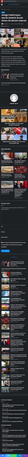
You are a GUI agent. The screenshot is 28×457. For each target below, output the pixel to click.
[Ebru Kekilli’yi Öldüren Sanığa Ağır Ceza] (21, 156)
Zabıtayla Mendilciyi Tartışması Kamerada (13, 1)
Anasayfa (4, 9)
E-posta (3, 231)
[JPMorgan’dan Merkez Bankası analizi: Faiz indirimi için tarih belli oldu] (5, 293)
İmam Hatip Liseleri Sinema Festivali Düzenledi (13, 83)
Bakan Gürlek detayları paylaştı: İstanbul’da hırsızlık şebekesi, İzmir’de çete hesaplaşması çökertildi (21, 193)
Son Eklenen (14, 257)
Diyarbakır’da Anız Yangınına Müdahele (6, 175)
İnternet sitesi (4, 237)
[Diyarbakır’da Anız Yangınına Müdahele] (7, 169)
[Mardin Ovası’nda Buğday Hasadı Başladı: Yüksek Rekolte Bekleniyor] (5, 313)
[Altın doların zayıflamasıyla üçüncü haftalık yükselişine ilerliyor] (5, 363)
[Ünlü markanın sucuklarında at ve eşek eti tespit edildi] (21, 169)
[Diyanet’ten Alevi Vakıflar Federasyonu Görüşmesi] (5, 350)
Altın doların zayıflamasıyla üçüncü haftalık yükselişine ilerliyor (17, 363)
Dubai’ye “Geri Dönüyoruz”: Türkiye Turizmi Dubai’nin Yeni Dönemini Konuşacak (18, 306)
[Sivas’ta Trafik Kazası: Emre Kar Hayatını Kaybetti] (5, 377)
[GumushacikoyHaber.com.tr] (14, 4)
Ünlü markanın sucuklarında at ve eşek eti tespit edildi (20, 176)
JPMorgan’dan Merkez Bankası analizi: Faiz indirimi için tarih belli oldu (17, 293)
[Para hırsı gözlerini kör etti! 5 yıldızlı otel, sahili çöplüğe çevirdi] (7, 184)
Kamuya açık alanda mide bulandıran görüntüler (17, 388)
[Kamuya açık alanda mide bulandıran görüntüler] (5, 389)
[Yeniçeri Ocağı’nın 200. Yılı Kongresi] (5, 370)
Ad (2, 226)
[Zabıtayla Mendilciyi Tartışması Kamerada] (7, 156)
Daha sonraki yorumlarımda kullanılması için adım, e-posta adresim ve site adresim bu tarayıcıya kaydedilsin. (13, 244)
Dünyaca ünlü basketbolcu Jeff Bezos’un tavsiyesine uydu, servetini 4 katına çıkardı (17, 327)
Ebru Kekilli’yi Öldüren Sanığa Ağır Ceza (20, 161)
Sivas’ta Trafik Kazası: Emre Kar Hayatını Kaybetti (17, 375)
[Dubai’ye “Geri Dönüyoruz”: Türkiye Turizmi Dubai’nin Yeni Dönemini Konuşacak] (5, 306)
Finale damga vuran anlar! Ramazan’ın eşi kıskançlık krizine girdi (17, 76)
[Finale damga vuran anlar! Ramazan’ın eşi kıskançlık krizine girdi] (5, 76)
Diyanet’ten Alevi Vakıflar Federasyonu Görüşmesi (17, 349)
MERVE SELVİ (6, 23)
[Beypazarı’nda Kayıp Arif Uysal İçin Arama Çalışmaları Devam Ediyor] (5, 356)
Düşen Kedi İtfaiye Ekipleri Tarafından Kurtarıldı (17, 382)
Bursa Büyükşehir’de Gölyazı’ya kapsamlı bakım (17, 299)
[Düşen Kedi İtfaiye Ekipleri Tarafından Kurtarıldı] (5, 383)
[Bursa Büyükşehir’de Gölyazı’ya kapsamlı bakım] (5, 300)
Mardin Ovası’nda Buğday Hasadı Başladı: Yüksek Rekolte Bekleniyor (17, 313)
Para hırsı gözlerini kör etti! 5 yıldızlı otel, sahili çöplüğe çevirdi (7, 191)
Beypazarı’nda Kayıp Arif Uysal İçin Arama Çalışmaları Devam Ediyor (18, 356)
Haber (9, 9)
